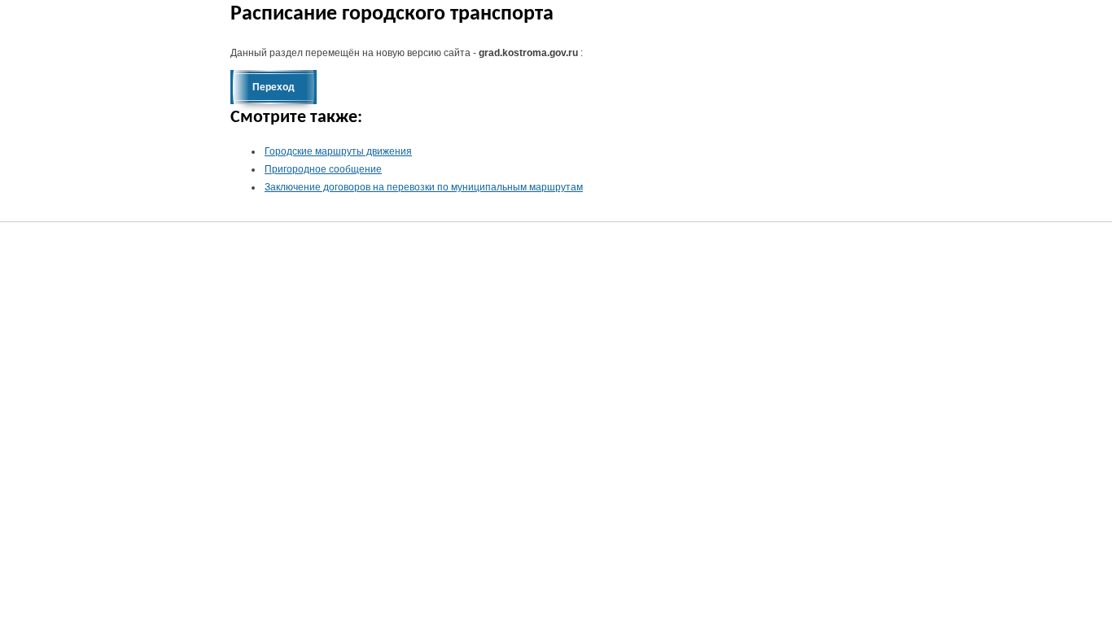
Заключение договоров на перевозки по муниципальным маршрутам (424, 187)
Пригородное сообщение (323, 169)
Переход (273, 87)
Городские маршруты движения (338, 151)
